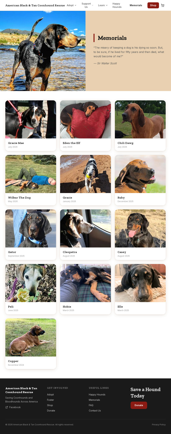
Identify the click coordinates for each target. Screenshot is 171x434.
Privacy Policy (159, 424)
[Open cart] (163, 5)
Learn (101, 5)
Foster (50, 399)
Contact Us (95, 410)
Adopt (70, 5)
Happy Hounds (117, 5)
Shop (153, 5)
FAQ (91, 405)
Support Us (86, 5)
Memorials (136, 5)
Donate (51, 410)
